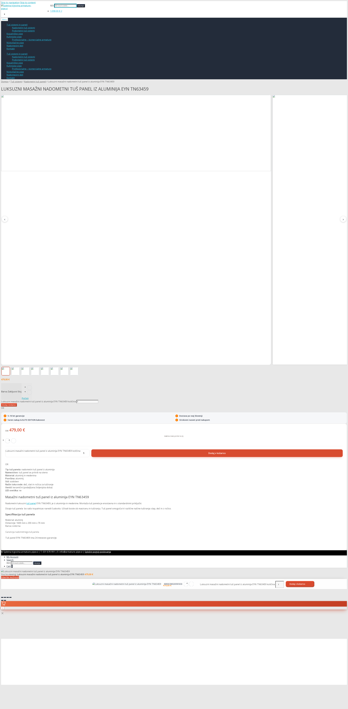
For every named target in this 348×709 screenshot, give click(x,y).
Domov (4, 81)
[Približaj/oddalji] (2, 597)
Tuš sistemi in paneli (17, 24)
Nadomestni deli (15, 45)
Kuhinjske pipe (14, 36)
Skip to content (28, 2)
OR (2, 408)
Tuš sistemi (16, 81)
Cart (10, 566)
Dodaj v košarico (9, 405)
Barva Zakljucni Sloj (11, 391)
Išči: (52, 5)
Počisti (25, 398)
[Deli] (8, 597)
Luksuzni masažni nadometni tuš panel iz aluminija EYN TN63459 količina (38, 401)
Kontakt (11, 48)
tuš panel (31, 503)
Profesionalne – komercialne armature (31, 39)
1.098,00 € (56, 11)
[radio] (29, 387)
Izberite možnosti (10, 577)
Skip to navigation (10, 2)
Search (10, 559)
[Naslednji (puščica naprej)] (5, 600)
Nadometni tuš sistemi (23, 27)
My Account (12, 556)
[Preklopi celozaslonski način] (5, 597)
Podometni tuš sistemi (23, 30)
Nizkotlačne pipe (15, 42)
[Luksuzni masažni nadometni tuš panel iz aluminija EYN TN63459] (136, 230)
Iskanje (81, 5)
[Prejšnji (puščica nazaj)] (2, 600)
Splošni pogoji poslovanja (98, 551)
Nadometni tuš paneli (35, 81)
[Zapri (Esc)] (10, 597)
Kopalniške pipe (15, 33)
